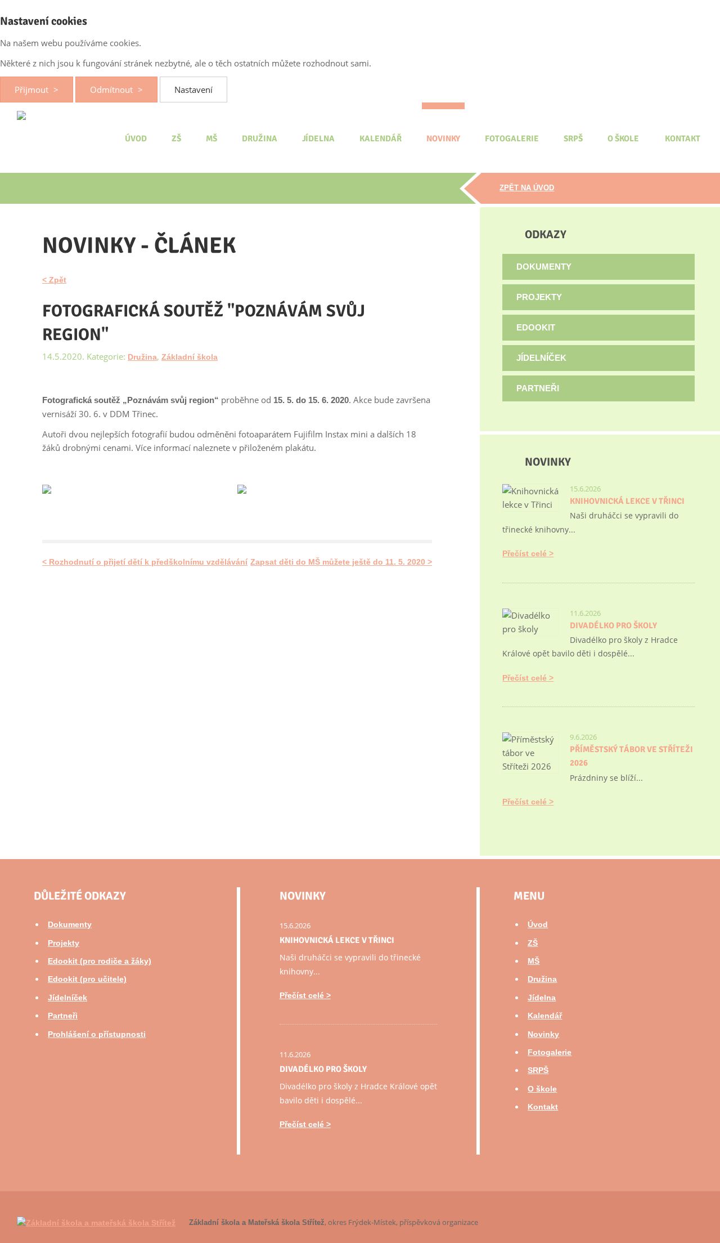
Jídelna (318, 138)
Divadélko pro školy (613, 625)
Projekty (539, 297)
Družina (259, 138)
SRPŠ (573, 138)
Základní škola (189, 356)
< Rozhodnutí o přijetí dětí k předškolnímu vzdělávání (145, 561)
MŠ (211, 138)
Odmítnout (112, 89)
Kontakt (682, 138)
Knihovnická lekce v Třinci (627, 501)
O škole (624, 138)
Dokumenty (544, 266)
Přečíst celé (524, 553)
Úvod (136, 138)
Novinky (443, 138)
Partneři (537, 388)
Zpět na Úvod (527, 188)
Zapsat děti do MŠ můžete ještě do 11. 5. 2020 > (341, 561)
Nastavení (193, 89)
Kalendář (380, 138)
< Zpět (54, 279)
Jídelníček (541, 358)
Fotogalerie (511, 138)
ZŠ (176, 138)
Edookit (535, 327)
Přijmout (33, 89)
